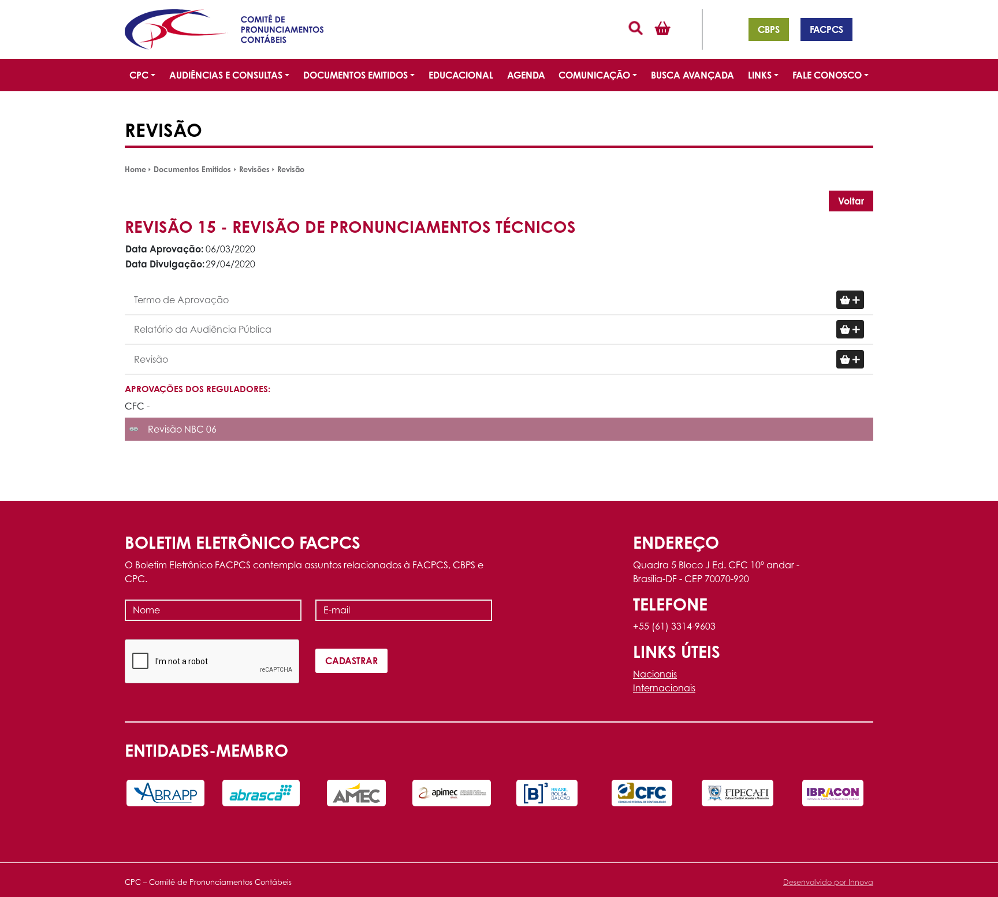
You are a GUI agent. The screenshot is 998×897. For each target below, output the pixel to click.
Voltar (851, 201)
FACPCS (826, 29)
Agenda (526, 75)
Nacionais (655, 674)
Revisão (290, 169)
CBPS (769, 29)
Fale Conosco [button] (827, 75)
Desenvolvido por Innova (828, 882)
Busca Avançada (692, 75)
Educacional (461, 75)
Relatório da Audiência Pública (202, 329)
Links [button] (760, 75)
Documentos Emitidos (192, 169)
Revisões (254, 169)
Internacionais (664, 688)
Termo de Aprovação (181, 300)
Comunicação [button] (594, 75)
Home (135, 169)
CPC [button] (138, 75)
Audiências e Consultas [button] (225, 75)
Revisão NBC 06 (182, 429)
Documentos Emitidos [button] (355, 75)
